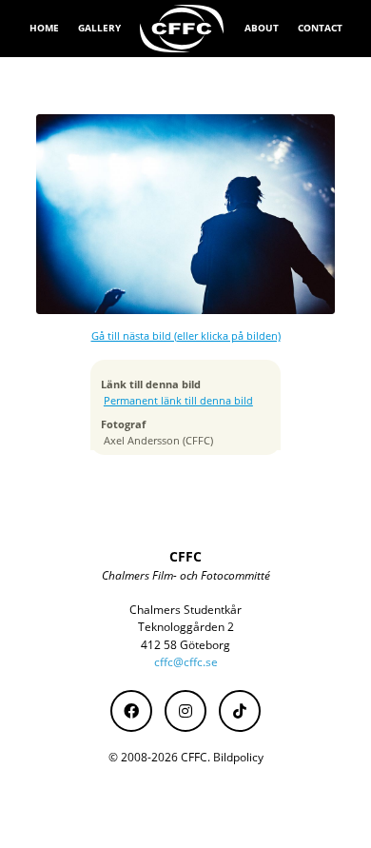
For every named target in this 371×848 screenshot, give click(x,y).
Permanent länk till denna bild (178, 400)
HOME (44, 27)
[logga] (182, 28)
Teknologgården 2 (186, 627)
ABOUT (261, 27)
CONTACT (320, 27)
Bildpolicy (238, 757)
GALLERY (99, 27)
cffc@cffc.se (186, 662)
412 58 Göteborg (185, 645)
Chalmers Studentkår (185, 609)
